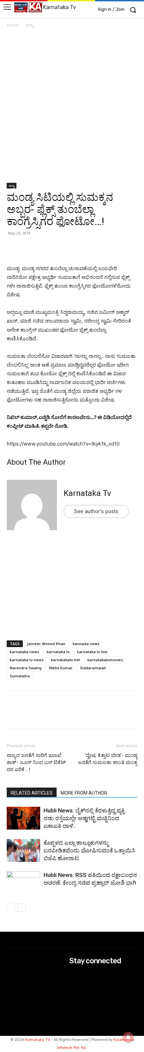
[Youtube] (73, 1000)
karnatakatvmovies (105, 659)
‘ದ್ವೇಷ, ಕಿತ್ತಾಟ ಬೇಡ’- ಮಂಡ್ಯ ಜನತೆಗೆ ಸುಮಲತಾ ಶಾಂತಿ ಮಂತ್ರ (107, 758)
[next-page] (21, 907)
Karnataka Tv (87, 493)
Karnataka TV (37, 1040)
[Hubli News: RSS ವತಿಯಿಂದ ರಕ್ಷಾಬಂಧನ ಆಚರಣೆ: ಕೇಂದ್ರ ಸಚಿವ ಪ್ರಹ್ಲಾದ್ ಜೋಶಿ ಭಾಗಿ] (23, 882)
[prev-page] (11, 907)
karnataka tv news (27, 659)
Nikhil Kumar (61, 667)
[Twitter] (28, 248)
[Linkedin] (59, 248)
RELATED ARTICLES (32, 793)
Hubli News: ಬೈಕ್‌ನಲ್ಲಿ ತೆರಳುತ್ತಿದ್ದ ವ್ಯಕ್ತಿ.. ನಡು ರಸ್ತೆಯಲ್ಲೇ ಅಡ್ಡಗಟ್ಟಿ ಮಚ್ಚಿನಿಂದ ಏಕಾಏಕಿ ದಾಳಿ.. (85, 818)
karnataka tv (58, 651)
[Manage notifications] (128, 1037)
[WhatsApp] (13, 248)
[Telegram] (75, 248)
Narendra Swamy (26, 667)
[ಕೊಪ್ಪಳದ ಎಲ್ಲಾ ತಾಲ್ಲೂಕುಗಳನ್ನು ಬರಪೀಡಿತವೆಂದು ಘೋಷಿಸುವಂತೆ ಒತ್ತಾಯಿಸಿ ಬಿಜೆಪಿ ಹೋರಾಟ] (23, 851)
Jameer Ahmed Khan (46, 643)
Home (12, 25)
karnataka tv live (92, 651)
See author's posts (96, 511)
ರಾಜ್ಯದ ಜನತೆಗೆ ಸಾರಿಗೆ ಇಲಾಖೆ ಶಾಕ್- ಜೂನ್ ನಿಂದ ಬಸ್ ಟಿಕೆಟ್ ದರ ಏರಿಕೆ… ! (36, 762)
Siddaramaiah (93, 667)
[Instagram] (73, 982)
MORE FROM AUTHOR (84, 793)
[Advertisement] (72, 108)
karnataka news (24, 651)
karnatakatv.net (65, 659)
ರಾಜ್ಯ (29, 25)
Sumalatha (20, 675)
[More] (91, 248)
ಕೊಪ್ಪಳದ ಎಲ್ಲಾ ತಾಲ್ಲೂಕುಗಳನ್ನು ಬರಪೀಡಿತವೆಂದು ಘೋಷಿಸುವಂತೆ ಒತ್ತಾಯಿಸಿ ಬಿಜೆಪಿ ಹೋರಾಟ (89, 850)
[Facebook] (44, 248)
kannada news (86, 643)
